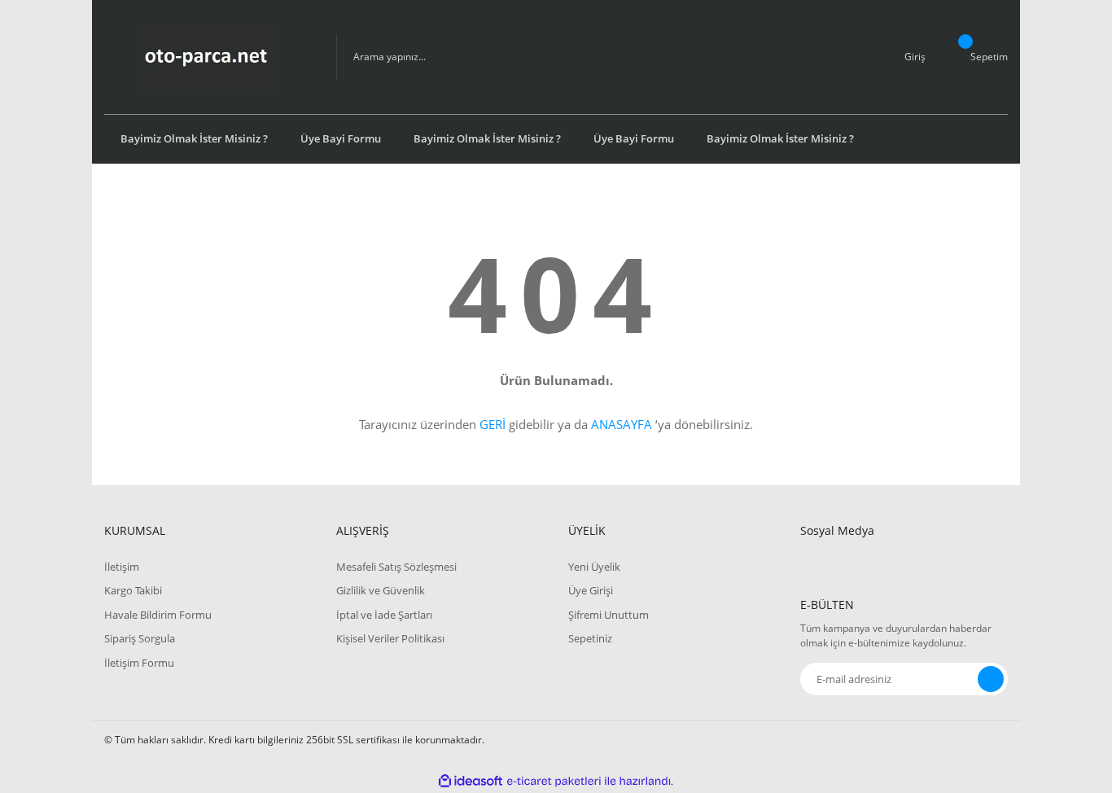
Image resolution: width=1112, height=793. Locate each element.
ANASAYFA (621, 424)
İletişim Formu (139, 662)
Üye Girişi (590, 590)
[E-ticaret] (554, 781)
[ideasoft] (470, 781)
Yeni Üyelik (594, 566)
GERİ (492, 424)
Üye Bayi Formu (340, 138)
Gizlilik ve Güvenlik (380, 590)
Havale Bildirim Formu (158, 614)
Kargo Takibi (133, 590)
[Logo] (208, 57)
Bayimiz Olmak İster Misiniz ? (194, 138)
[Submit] (991, 679)
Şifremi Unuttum (608, 614)
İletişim (121, 566)
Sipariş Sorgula (139, 638)
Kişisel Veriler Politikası (390, 638)
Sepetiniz (590, 638)
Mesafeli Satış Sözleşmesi (396, 566)
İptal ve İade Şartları (384, 614)
